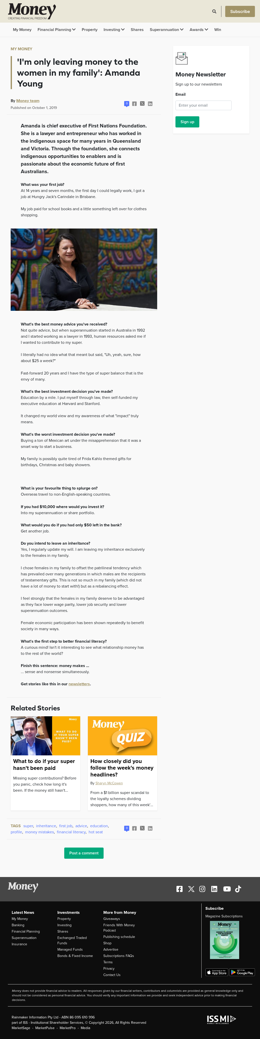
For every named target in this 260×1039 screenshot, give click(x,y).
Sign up (187, 121)
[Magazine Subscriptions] (226, 940)
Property (90, 29)
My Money (22, 29)
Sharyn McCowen (109, 783)
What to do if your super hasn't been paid (44, 764)
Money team (27, 100)
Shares (137, 29)
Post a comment (84, 853)
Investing (112, 29)
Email (180, 94)
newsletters (79, 684)
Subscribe (240, 11)
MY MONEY (21, 49)
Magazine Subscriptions (224, 916)
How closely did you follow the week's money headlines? (121, 768)
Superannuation (165, 29)
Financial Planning (55, 29)
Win (217, 29)
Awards (197, 29)
